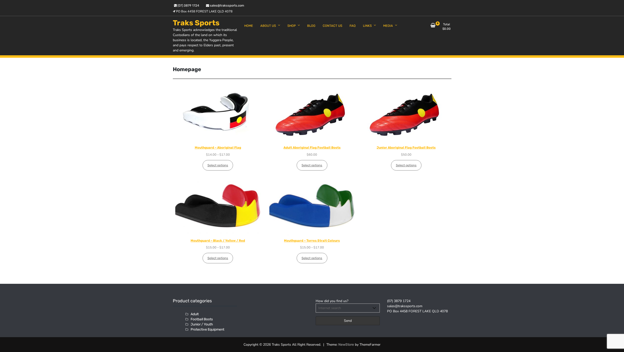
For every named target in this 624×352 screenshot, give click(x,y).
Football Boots (202, 319)
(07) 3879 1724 (188, 5)
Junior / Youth (202, 324)
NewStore (346, 344)
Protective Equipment (207, 329)
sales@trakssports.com (226, 5)
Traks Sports (196, 23)
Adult (195, 314)
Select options (217, 165)
